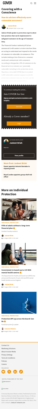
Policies (4, 361)
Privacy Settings (6, 355)
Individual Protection (10, 223)
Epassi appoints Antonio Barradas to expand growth (17, 167)
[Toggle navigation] (34, 3)
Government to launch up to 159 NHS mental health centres (16, 271)
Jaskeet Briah (12, 26)
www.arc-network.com (18, 403)
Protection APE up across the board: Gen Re (17, 320)
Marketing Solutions (8, 348)
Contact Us (5, 345)
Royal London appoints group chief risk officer (18, 176)
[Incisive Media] (4, 388)
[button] (31, 3)
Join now (19, 107)
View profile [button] (19, 155)
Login (19, 123)
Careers (4, 364)
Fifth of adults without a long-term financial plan (15, 226)
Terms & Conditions (8, 358)
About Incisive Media (8, 352)
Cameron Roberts (10, 329)
